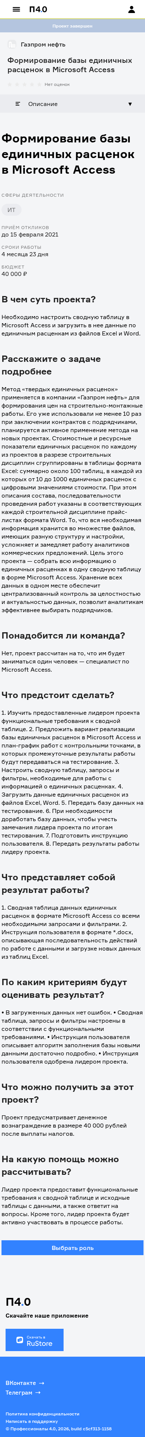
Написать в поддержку (32, 1421)
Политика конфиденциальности (43, 1414)
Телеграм (19, 1392)
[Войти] (125, 9)
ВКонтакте (21, 1382)
